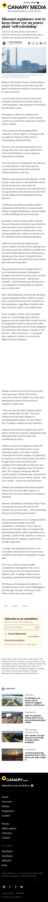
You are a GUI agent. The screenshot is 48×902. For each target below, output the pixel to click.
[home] (24, 5)
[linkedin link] (4, 887)
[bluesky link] (21, 887)
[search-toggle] (41, 3)
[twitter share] (33, 43)
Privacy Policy (31, 644)
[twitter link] (10, 887)
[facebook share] (36, 43)
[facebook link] (16, 887)
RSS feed (20, 893)
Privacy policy (8, 893)
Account (27, 3)
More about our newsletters (15, 640)
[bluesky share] (40, 43)
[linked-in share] (29, 43)
